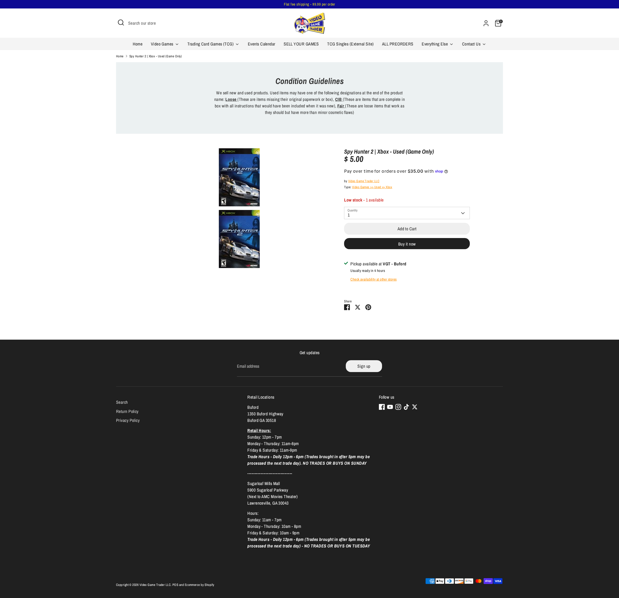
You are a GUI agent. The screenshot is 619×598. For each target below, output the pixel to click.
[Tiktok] (406, 407)
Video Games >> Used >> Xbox (372, 187)
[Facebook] (382, 407)
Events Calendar (261, 44)
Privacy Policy (128, 420)
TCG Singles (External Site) (350, 44)
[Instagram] (398, 407)
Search (122, 402)
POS (175, 585)
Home (138, 44)
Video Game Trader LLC (363, 181)
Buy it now (407, 244)
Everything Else (435, 44)
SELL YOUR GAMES (301, 44)
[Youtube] (390, 407)
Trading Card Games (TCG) (211, 44)
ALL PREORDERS (397, 44)
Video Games (162, 44)
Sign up (363, 366)
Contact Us (472, 44)
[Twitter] (415, 407)
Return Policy (127, 411)
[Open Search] (121, 22)
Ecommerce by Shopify (199, 585)
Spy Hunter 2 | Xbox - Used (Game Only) (155, 56)
